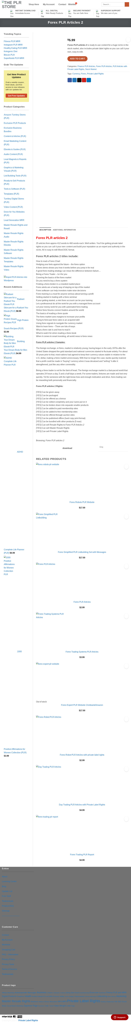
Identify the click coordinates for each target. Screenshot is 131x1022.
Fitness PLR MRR (12, 41)
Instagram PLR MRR (13, 45)
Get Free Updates (16, 96)
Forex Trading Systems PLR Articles (82, 652)
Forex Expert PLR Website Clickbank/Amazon (82, 705)
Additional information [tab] (64, 230)
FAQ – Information (10, 954)
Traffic (47, 1006)
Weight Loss (65, 1006)
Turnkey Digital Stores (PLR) (14, 200)
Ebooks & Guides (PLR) (15, 149)
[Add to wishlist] (128, 39)
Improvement (79, 996)
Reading (103, 1001)
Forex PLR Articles (104, 66)
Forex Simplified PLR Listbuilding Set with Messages (82, 552)
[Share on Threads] (79, 80)
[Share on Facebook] (70, 80)
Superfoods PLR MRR (14, 58)
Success (41, 1006)
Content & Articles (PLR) (15, 136)
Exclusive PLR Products (15, 123)
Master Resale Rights (16, 1001)
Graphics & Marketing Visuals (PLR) (13, 169)
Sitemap (5, 911)
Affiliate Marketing (8, 993)
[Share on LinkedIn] (89, 80)
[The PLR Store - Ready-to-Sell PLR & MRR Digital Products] (13, 5)
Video (56, 1006)
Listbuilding (102, 996)
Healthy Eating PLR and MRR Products (45, 996)
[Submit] (127, 4)
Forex (83, 74)
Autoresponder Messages (25, 993)
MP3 (60, 1002)
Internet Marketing (90, 996)
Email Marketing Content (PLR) (15, 142)
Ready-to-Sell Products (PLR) (14, 182)
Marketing (121, 996)
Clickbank (56, 993)
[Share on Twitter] (74, 80)
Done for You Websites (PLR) (14, 213)
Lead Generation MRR (14, 220)
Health (28, 996)
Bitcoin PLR (9, 55)
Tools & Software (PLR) (14, 189)
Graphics (20, 996)
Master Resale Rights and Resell (15, 226)
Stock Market (90, 69)
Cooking (62, 993)
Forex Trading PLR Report (82, 854)
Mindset (41, 1001)
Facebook (102, 993)
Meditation (35, 1002)
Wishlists (6, 944)
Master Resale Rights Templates (13, 259)
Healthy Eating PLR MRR (15, 48)
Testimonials (7, 901)
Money (46, 1002)
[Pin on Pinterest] (84, 80)
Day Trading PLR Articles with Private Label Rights (82, 804)
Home (67, 996)
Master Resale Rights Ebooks (13, 243)
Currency (76, 74)
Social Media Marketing (15, 1006)
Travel (51, 1006)
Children (50, 993)
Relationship (110, 1001)
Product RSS (8, 906)
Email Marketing (84, 993)
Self (115, 1002)
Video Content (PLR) (13, 207)
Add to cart (77, 59)
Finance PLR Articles (86, 66)
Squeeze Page (31, 1006)
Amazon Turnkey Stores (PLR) (15, 116)
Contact (62, 4)
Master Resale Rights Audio (13, 235)
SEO (119, 1002)
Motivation (53, 1002)
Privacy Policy (8, 959)
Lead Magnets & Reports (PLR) (15, 161)
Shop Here (34, 4)
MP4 (64, 1001)
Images (71, 996)
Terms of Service (9, 969)
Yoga (73, 1006)
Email (77, 993)
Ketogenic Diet (10, 51)
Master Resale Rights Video (13, 268)
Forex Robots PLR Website (82, 502)
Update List (7, 891)
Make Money (112, 996)
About (4, 876)
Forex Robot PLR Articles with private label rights (82, 755)
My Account (48, 4)
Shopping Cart (8, 949)
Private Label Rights (95, 74)
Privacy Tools (8, 964)
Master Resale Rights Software (13, 251)
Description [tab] (45, 230)
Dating (68, 993)
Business (41, 992)
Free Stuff (6, 896)
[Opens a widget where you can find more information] (119, 1017)
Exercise (94, 992)
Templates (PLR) (11, 194)
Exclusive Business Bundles (13, 129)
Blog (4, 886)
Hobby (62, 996)
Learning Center (9, 881)
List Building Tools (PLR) (15, 175)
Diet (72, 993)
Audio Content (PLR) (13, 154)
